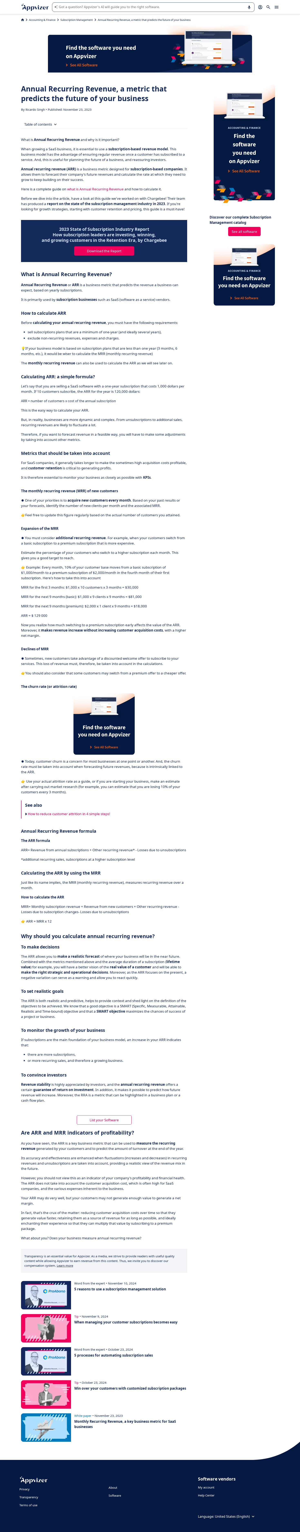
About (113, 1487)
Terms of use (28, 1505)
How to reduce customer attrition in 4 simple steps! (68, 813)
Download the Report (104, 251)
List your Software (104, 1120)
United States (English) (232, 1516)
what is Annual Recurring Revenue (95, 189)
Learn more (65, 1265)
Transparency (28, 1497)
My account (206, 1487)
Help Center (206, 1495)
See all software (244, 231)
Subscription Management (76, 20)
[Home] (22, 19)
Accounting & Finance (42, 20)
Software (115, 1495)
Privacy (24, 1489)
